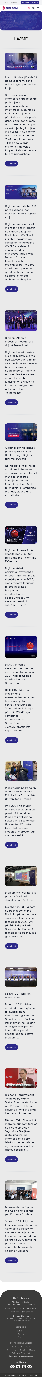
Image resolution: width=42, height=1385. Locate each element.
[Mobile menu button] (38, 8)
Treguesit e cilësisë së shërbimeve (21, 1350)
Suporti (21, 1337)
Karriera (21, 1334)
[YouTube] (29, 1366)
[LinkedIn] (24, 1366)
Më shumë (11, 164)
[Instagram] (12, 1366)
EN (33, 8)
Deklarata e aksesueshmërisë (21, 1356)
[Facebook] (18, 1366)
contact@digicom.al (24, 1312)
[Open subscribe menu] (37, 2)
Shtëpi (6, 2)
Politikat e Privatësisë (21, 1353)
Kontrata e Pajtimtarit (21, 1347)
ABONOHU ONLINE (29, 2)
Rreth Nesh (21, 1331)
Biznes (14, 2)
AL (29, 8)
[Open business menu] (18, 2)
